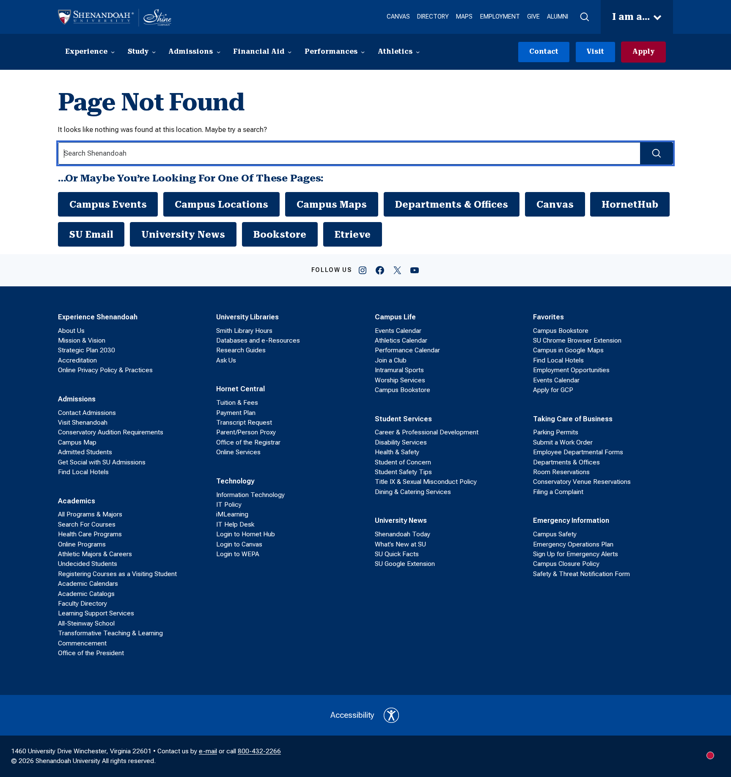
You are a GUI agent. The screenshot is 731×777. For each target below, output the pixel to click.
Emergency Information (571, 520)
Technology (235, 481)
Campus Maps (332, 204)
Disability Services (401, 442)
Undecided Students (87, 564)
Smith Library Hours (244, 331)
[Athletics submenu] (418, 52)
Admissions (77, 399)
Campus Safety (555, 534)
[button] (584, 17)
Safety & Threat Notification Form (581, 574)
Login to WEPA (237, 554)
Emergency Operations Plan (573, 544)
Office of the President (91, 653)
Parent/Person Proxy (246, 432)
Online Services (238, 452)
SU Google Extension (405, 564)
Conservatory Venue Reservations (582, 482)
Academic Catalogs (86, 594)
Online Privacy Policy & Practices (105, 370)
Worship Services (400, 380)
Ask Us (226, 360)
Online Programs (82, 544)
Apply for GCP (553, 390)
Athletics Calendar (401, 340)
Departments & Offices (451, 204)
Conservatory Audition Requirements (110, 432)
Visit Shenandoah (82, 422)
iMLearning (232, 514)
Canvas (555, 204)
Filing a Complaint (558, 492)
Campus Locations (221, 204)
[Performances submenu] (363, 52)
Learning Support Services (96, 613)
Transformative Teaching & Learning (110, 633)
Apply (643, 51)
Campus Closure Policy (566, 564)
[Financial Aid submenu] (289, 52)
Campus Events (108, 204)
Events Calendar (398, 331)
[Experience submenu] (113, 52)
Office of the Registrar (248, 442)
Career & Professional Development (426, 432)
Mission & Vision (81, 340)
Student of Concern (403, 462)
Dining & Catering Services (413, 492)
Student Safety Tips (403, 472)
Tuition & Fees (237, 402)
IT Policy (229, 504)
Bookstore (279, 234)
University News (183, 234)
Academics (76, 501)
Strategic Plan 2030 (86, 350)
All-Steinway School (86, 623)
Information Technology (250, 495)
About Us (71, 331)
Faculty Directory (82, 603)
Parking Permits (555, 432)
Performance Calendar (407, 350)
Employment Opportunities (571, 370)
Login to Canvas (239, 544)
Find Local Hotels (83, 472)
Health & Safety (397, 452)
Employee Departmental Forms (578, 452)
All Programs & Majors (90, 514)
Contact (543, 51)
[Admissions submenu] (218, 52)
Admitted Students (85, 452)
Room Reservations (561, 472)
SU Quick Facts (397, 554)
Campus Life (395, 317)
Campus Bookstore (402, 390)
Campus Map (77, 442)
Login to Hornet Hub (245, 534)
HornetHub (630, 204)
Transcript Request (244, 422)
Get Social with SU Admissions (102, 462)
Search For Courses (86, 524)
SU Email (91, 234)
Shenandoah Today (402, 534)
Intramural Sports (399, 370)
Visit (595, 51)
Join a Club (391, 360)
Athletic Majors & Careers (95, 554)
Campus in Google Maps (568, 350)
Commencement (82, 643)
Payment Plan (236, 413)
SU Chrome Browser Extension (577, 340)
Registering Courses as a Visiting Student (117, 574)
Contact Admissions (87, 413)
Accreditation (77, 360)
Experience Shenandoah (97, 317)
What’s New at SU (400, 544)
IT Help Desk (235, 524)
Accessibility (352, 715)
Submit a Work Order (563, 442)
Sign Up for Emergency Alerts (575, 554)
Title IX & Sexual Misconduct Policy (426, 482)
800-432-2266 (259, 751)
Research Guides (241, 350)
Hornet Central (240, 388)
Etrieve (353, 234)
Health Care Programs (90, 534)
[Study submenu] (154, 52)
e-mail (208, 751)
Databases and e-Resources (258, 340)
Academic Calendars (88, 584)
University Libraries (247, 317)
